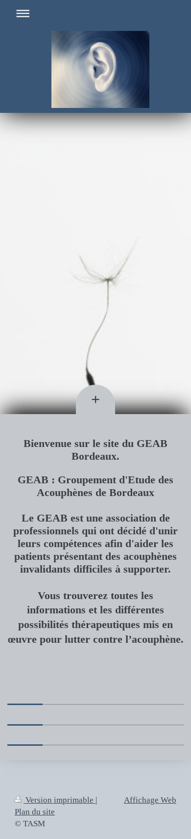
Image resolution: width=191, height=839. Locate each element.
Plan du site (35, 811)
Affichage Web (150, 800)
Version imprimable (60, 800)
